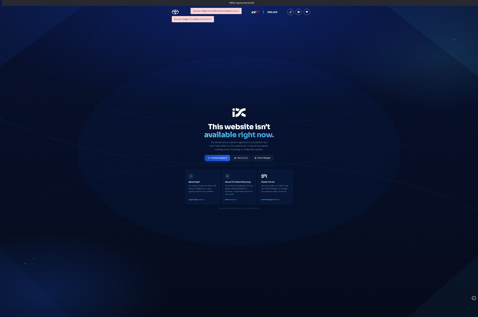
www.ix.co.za (230, 199)
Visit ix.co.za (242, 158)
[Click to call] (290, 12)
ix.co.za (243, 208)
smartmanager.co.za (269, 199)
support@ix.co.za (195, 199)
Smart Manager (264, 158)
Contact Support (219, 158)
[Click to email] (299, 12)
